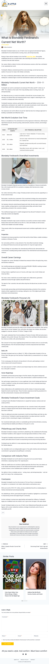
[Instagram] (26, 654)
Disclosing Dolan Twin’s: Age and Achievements (39, 546)
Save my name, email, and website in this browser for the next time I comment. (21, 639)
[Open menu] (46, 3)
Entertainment (5, 44)
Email (20, 636)
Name (4, 636)
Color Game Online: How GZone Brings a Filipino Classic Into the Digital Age (12, 594)
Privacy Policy (25, 659)
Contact (33, 659)
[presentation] (13, 574)
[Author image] (2, 47)
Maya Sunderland (8, 47)
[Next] (44, 579)
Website (36, 636)
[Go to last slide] (5, 579)
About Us (16, 659)
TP (3, 512)
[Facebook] (23, 654)
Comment (5, 617)
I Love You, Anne (30, 56)
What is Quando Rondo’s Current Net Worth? (10, 546)
